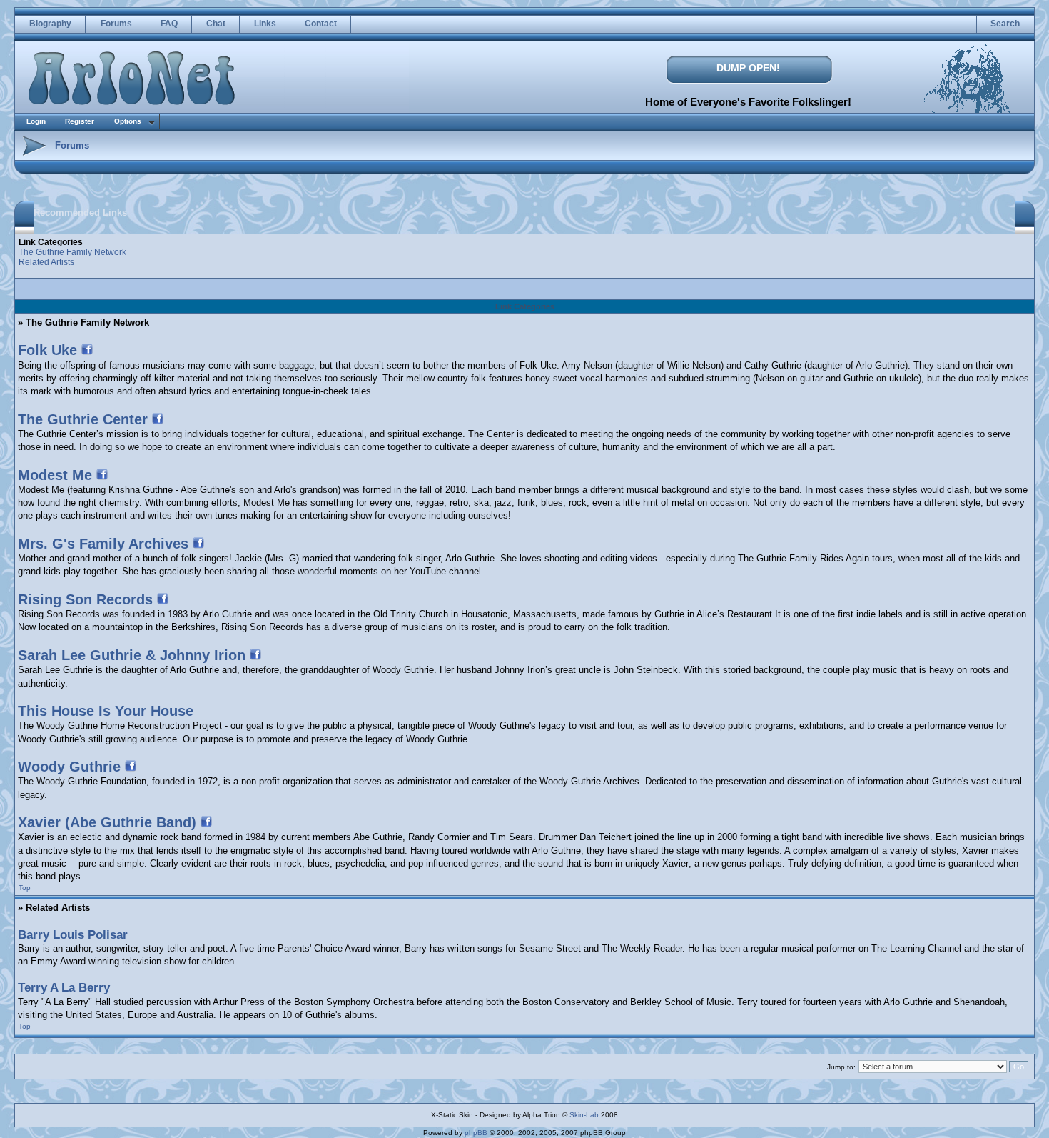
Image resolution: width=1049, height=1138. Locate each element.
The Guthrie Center (83, 419)
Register (79, 121)
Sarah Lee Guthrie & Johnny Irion (131, 655)
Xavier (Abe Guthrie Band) (107, 822)
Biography (50, 24)
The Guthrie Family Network (72, 252)
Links (265, 24)
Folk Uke (47, 350)
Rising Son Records (85, 599)
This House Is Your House (105, 711)
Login (36, 121)
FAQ (169, 24)
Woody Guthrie (69, 766)
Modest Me (55, 475)
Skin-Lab (584, 1115)
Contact (321, 24)
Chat (215, 24)
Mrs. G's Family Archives (103, 543)
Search (1005, 24)
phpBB (476, 1133)
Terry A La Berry (64, 987)
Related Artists (46, 262)
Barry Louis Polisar (73, 935)
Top (25, 888)
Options (127, 121)
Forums (116, 24)
